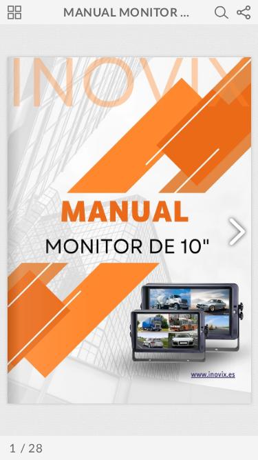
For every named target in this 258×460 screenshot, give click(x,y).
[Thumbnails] (14, 12)
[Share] (243, 12)
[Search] (221, 12)
